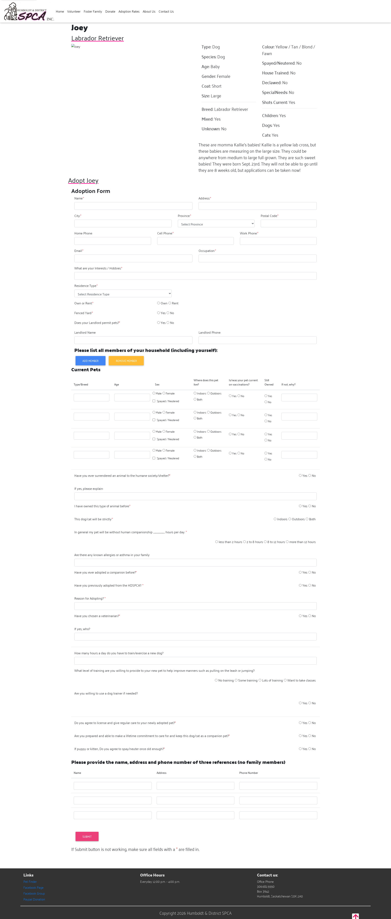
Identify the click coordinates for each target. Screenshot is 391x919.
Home (60, 11)
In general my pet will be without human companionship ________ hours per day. (130, 531)
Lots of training (272, 680)
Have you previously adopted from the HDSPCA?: (108, 585)
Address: (205, 198)
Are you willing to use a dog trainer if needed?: (106, 693)
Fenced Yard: (83, 312)
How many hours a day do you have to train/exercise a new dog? (118, 652)
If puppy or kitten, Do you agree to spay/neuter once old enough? (119, 748)
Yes (163, 312)
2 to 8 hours (255, 541)
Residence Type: (86, 285)
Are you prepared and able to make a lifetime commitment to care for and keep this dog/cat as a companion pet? (152, 735)
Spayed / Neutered (168, 400)
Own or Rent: (83, 303)
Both (199, 399)
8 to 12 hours (276, 541)
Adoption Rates (129, 11)
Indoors (201, 393)
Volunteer (73, 11)
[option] (158, 303)
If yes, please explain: (88, 488)
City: (77, 215)
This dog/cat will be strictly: (93, 518)
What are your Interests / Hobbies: (98, 268)
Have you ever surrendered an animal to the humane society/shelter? (122, 475)
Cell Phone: (165, 233)
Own (164, 303)
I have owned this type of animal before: (102, 505)
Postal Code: (269, 215)
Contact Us (166, 11)
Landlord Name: (85, 332)
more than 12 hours (302, 541)
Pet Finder (30, 881)
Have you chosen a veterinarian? (97, 615)
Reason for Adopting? (89, 598)
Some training (248, 680)
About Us (149, 11)
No (172, 312)
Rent (175, 303)
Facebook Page (33, 887)
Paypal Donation (34, 899)
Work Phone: (249, 233)
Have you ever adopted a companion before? (105, 572)
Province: (184, 215)
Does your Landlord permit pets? (97, 322)
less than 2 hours (230, 541)
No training (226, 680)
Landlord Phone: (210, 332)
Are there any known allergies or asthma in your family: (112, 554)
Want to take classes (301, 680)
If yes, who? (82, 628)
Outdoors (215, 393)
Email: (78, 250)
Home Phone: (83, 233)
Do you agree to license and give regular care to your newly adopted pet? (125, 722)
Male (158, 393)
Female (170, 393)
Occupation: (207, 250)
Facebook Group (34, 893)
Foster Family (93, 11)
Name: (79, 198)
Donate (110, 11)
